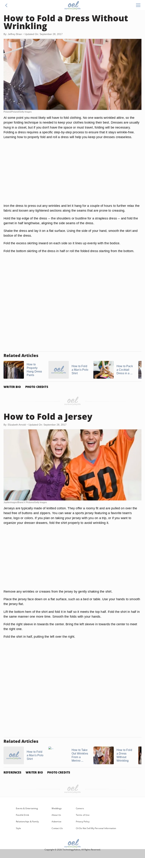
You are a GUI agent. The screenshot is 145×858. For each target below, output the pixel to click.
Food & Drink (22, 814)
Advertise (56, 821)
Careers (80, 808)
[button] (6, 5)
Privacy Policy (83, 821)
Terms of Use (82, 814)
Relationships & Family (27, 821)
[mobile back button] (6, 5)
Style (18, 828)
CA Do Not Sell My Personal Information (96, 828)
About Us (56, 814)
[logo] (72, 5)
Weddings (57, 808)
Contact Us (57, 828)
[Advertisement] (72, 175)
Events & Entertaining (27, 808)
